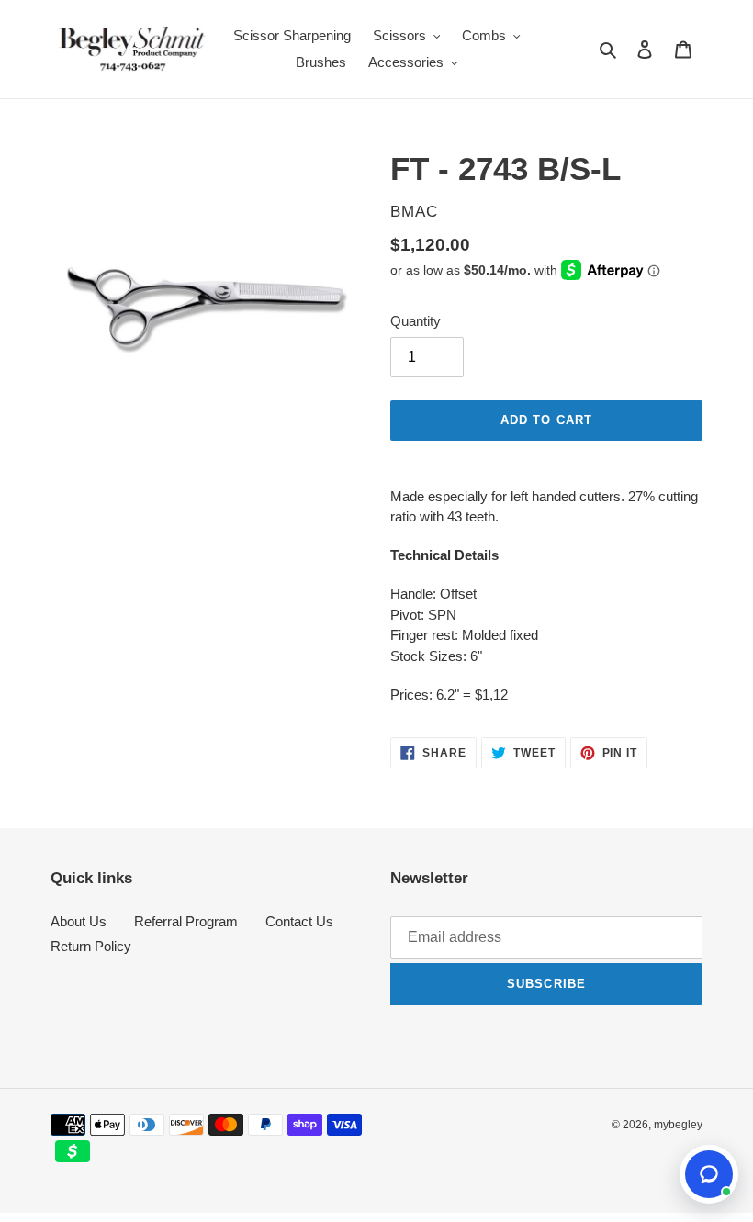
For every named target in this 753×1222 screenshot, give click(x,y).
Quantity (415, 321)
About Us (79, 921)
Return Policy (91, 946)
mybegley (678, 1124)
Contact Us (299, 921)
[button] (709, 1174)
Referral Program (186, 921)
